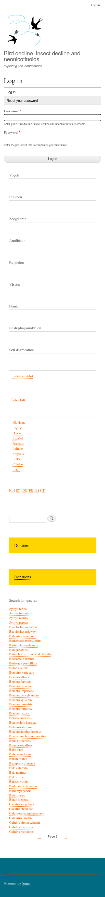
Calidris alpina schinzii (24, 822)
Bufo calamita (18, 768)
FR (31, 490)
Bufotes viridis (18, 781)
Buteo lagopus (18, 799)
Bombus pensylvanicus (24, 695)
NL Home (18, 422)
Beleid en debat (22, 376)
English (17, 428)
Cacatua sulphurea (21, 809)
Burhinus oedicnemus (23, 786)
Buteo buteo (17, 795)
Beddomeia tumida (21, 659)
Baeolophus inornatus (23, 627)
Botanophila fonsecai (23, 722)
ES (37, 490)
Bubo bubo (16, 749)
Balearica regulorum (22, 636)
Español (17, 438)
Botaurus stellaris (20, 727)
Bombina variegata (21, 672)
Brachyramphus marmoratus (27, 736)
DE (24, 490)
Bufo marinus (18, 772)
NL (11, 490)
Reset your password (22, 100)
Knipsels (18, 454)
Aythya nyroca (18, 622)
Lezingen (18, 399)
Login (16, 469)
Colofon (17, 464)
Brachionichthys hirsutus (25, 731)
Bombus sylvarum (21, 700)
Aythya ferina (18, 609)
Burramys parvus (20, 791)
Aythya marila (18, 618)
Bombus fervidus (20, 681)
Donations (22, 576)
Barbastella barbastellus (25, 641)
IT (43, 490)
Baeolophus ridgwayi (23, 631)
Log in (95, 5)
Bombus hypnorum (21, 686)
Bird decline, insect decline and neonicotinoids (42, 55)
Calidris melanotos (21, 831)
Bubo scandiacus (20, 754)
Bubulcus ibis (18, 759)
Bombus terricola (20, 709)
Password (11, 132)
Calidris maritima (21, 827)
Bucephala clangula (22, 763)
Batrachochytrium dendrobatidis (30, 654)
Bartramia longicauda (23, 645)
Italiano (17, 448)
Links (16, 459)
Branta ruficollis (20, 741)
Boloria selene (18, 668)
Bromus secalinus (20, 745)
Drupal (26, 883)
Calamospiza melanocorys (26, 813)
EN (18, 490)
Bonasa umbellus (20, 718)
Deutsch (17, 433)
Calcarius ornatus (20, 818)
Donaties (21, 545)
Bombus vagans (19, 713)
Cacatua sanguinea (21, 804)
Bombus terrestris (20, 704)
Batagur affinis (19, 650)
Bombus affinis (19, 677)
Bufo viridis (16, 777)
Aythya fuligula (19, 613)
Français (18, 443)
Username (11, 110)
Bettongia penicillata (23, 663)
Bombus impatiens (21, 691)
